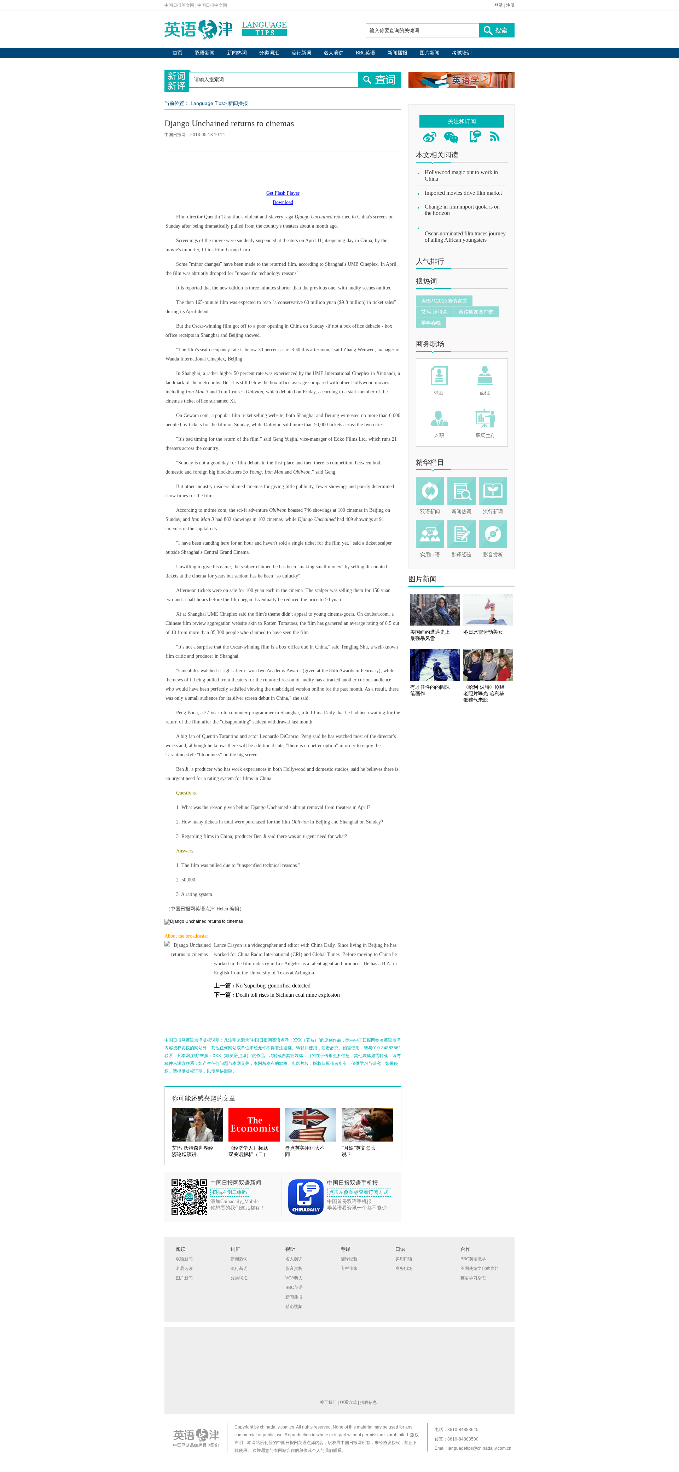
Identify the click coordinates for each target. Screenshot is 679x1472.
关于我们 (328, 1402)
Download (283, 202)
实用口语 (430, 554)
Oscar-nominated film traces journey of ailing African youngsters (465, 236)
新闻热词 (237, 52)
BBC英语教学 (473, 1258)
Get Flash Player (283, 193)
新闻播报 (397, 52)
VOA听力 (294, 1277)
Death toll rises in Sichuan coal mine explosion (288, 995)
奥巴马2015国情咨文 (444, 301)
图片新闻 (430, 52)
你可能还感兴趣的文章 (204, 1098)
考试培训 (462, 52)
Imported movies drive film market (463, 193)
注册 (510, 5)
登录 (498, 5)
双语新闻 (205, 52)
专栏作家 (349, 1268)
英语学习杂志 (473, 1277)
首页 (177, 52)
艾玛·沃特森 (434, 312)
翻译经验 (461, 554)
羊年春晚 (431, 323)
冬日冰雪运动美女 (483, 632)
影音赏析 (493, 554)
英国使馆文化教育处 (479, 1268)
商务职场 (430, 344)
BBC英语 (365, 52)
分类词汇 (269, 52)
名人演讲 (333, 52)
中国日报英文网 (179, 5)
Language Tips (207, 103)
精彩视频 (293, 1306)
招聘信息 (368, 1402)
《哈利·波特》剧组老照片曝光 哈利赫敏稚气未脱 (484, 694)
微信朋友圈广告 (476, 312)
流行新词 (301, 52)
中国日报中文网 (212, 5)
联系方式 (348, 1402)
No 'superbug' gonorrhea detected (273, 986)
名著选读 (184, 1268)
